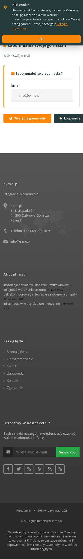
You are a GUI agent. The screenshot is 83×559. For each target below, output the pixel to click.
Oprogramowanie (20, 359)
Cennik (12, 366)
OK (41, 39)
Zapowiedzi (15, 373)
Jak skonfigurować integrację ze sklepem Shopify (40, 294)
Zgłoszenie (15, 388)
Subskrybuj (68, 452)
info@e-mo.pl (20, 241)
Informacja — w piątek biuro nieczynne (31, 303)
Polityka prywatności (52, 510)
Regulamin (23, 510)
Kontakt (12, 380)
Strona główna (17, 352)
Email (15, 85)
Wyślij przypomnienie (30, 118)
